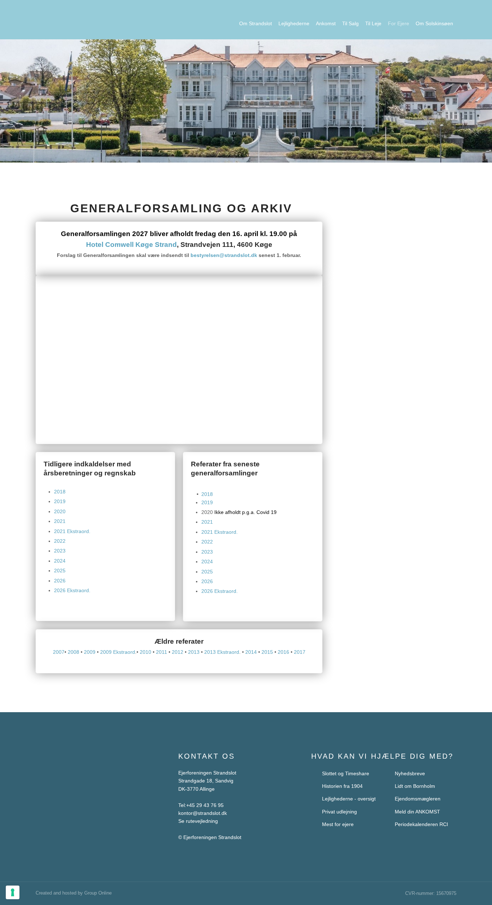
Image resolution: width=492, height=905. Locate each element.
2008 (73, 652)
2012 (177, 652)
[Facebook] (42, 787)
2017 (299, 652)
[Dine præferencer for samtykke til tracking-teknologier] (12, 892)
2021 (60, 521)
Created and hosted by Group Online (74, 893)
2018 (60, 491)
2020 (60, 511)
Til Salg (350, 23)
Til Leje (373, 23)
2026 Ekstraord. (72, 590)
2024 (60, 561)
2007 (58, 652)
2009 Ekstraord (117, 652)
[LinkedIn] (68, 787)
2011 (161, 652)
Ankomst (326, 23)
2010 (145, 652)
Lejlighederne (293, 23)
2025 (60, 570)
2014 (251, 652)
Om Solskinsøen (434, 23)
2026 (60, 581)
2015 (267, 652)
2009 (89, 652)
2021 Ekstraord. (72, 531)
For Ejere (398, 23)
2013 (194, 652)
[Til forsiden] (95, 18)
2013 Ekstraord (221, 652)
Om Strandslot (255, 23)
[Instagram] (55, 787)
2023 (60, 551)
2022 (60, 541)
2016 (283, 652)
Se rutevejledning (198, 821)
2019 (60, 501)
